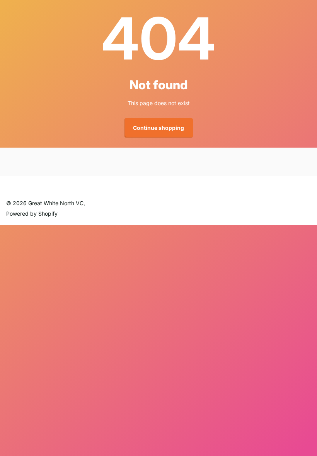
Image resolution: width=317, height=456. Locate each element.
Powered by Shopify (32, 213)
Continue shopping (158, 127)
